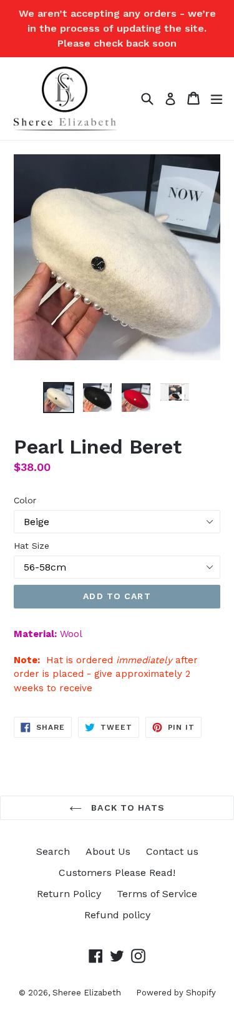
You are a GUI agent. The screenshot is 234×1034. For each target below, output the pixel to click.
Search (53, 851)
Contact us (172, 851)
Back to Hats (126, 808)
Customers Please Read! (117, 872)
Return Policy (69, 894)
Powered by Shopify (176, 992)
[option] (58, 397)
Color (25, 500)
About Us (107, 851)
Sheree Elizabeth (88, 992)
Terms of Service (157, 894)
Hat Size (31, 546)
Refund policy (117, 915)
